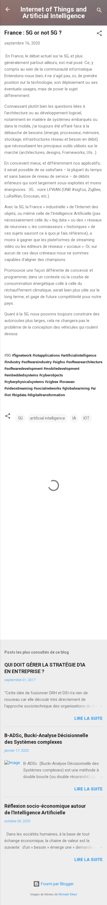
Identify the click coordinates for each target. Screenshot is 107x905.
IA (74, 418)
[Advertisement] (53, 592)
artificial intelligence (47, 418)
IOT (86, 418)
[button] (99, 34)
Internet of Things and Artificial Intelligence (53, 12)
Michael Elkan (67, 894)
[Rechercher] (99, 11)
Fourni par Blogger (57, 883)
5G (20, 418)
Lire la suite (88, 718)
